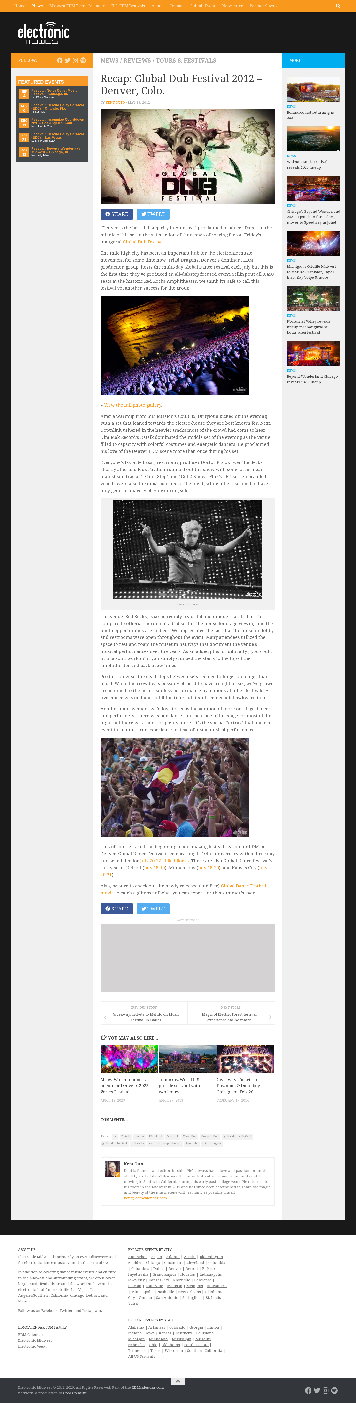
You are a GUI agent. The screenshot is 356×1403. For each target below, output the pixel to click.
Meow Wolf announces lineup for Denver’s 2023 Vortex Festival (125, 1085)
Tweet (155, 214)
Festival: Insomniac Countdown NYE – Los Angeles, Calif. (57, 121)
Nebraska (136, 1345)
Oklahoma (171, 1345)
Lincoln (134, 1286)
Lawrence (202, 1280)
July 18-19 (154, 867)
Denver (175, 1268)
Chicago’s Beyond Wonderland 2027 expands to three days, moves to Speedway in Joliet (313, 217)
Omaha (145, 1297)
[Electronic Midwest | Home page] (43, 33)
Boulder (135, 1263)
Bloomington (211, 1257)
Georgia (196, 1327)
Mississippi (181, 1339)
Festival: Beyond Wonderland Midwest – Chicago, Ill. (56, 150)
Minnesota (158, 1339)
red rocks (138, 1143)
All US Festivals (141, 1356)
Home (19, 6)
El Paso (208, 1268)
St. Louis (213, 1297)
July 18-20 (208, 867)
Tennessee (137, 1350)
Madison (174, 1286)
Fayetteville (138, 1274)
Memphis (194, 1286)
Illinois (213, 1327)
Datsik (125, 1136)
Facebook (49, 1311)
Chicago (77, 1295)
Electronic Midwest (35, 1340)
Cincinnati (173, 1263)
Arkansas (156, 1327)
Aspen (156, 1257)
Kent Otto (115, 102)
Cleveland (195, 1263)
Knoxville (181, 1280)
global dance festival (237, 1136)
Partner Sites (262, 6)
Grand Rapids (164, 1274)
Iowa (150, 1333)
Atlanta (173, 1257)
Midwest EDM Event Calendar (77, 6)
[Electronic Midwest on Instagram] (75, 60)
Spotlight (192, 1143)
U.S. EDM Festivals (128, 6)
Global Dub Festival (143, 241)
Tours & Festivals (186, 60)
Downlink (190, 1136)
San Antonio (167, 1297)
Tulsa (133, 1303)
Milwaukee (217, 1286)
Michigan (136, 1339)
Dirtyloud (155, 1136)
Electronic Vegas (32, 1346)
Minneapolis (142, 1292)
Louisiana (205, 1333)
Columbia (216, 1263)
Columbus (140, 1268)
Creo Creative (75, 1393)
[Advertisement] (188, 958)
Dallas (158, 1268)
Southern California (204, 1350)
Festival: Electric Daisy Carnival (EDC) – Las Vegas (57, 135)
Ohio (153, 1345)
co (115, 1136)
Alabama (136, 1327)
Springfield (192, 1297)
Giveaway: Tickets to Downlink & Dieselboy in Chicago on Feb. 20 (241, 1085)
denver (139, 1136)
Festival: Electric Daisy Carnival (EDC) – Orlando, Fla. (57, 106)
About (157, 6)
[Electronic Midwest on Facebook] (60, 60)
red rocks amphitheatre (165, 1143)
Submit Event (202, 6)
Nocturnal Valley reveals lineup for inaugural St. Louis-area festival (308, 327)
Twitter (66, 1311)
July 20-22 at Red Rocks (164, 860)
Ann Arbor (137, 1257)
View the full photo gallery (132, 405)
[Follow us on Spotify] (83, 60)
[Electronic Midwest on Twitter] (67, 60)
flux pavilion (210, 1136)
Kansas (165, 1333)
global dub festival (114, 1143)
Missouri (203, 1339)
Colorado (177, 1327)
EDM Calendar (30, 1334)
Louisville (154, 1286)
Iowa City (136, 1280)
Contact (177, 6)
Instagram (91, 1311)
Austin (190, 1257)
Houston (187, 1274)
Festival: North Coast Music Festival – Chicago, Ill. (54, 92)
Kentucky (184, 1333)
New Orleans (189, 1292)
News (37, 6)
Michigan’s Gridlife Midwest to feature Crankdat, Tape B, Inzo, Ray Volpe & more (311, 272)
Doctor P (172, 1136)
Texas (155, 1350)
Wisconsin (174, 1350)
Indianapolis (211, 1274)
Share (119, 214)
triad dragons (211, 1143)
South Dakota (196, 1345)
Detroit (92, 1295)
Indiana (135, 1333)
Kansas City (159, 1280)
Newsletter (232, 6)
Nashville (165, 1292)
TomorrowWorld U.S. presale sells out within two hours (181, 1085)
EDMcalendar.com (148, 1387)
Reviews (137, 60)
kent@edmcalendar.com (145, 1198)
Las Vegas (79, 1289)
